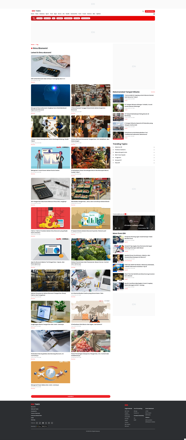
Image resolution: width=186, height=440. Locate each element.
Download (33, 426)
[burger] (154, 14)
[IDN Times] (36, 11)
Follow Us (33, 423)
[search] (143, 11)
